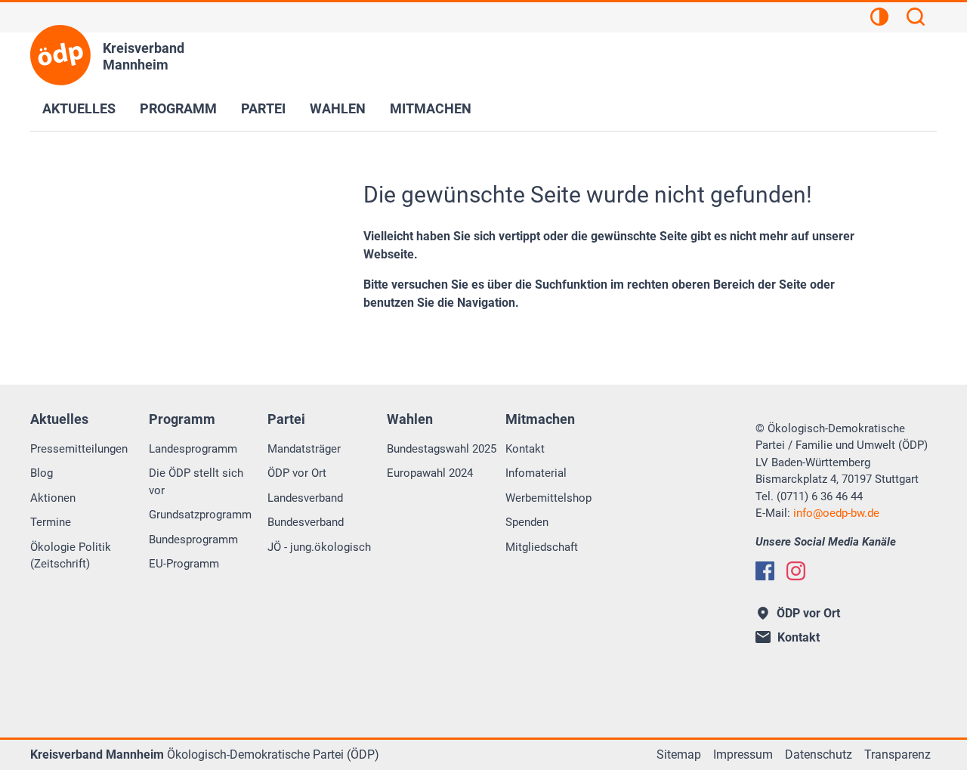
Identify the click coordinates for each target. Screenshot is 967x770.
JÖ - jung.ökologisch (319, 547)
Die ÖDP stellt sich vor (196, 481)
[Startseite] (60, 55)
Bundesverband (305, 522)
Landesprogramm (193, 449)
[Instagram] (795, 570)
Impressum (743, 754)
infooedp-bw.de (836, 513)
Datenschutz (818, 754)
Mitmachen (430, 108)
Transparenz (897, 754)
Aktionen (53, 498)
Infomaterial (536, 473)
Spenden (526, 522)
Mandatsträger (304, 449)
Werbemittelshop (548, 498)
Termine (50, 522)
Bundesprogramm (193, 539)
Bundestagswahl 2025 (441, 449)
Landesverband (305, 498)
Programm (178, 108)
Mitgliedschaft (541, 547)
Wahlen (338, 108)
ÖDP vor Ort (296, 473)
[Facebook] (764, 570)
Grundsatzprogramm (200, 514)
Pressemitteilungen (79, 449)
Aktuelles (79, 108)
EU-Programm (184, 564)
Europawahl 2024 (430, 473)
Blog (41, 473)
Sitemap (679, 754)
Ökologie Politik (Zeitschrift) (70, 555)
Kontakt (525, 449)
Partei (263, 108)
